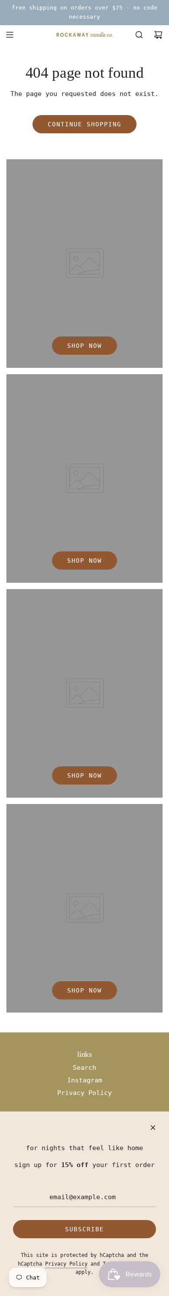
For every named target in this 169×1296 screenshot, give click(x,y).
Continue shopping (84, 124)
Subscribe (84, 1229)
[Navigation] (9, 34)
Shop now (84, 345)
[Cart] (158, 34)
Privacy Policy (66, 1264)
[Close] (152, 1127)
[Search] (139, 34)
